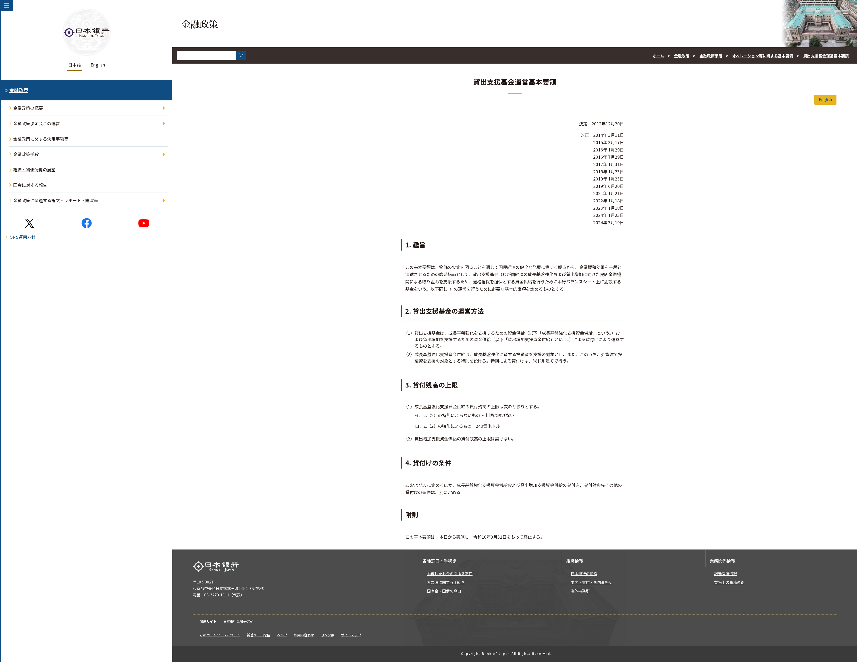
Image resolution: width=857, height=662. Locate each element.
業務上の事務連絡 (729, 582)
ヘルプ (282, 634)
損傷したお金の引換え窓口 (449, 573)
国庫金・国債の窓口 (444, 591)
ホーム (658, 55)
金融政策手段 (26, 154)
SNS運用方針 (22, 237)
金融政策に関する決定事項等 (40, 139)
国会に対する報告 (30, 185)
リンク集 (327, 634)
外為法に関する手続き (446, 582)
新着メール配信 (258, 634)
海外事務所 (580, 591)
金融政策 (18, 90)
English (98, 65)
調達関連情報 (725, 573)
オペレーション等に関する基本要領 (762, 55)
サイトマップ (351, 634)
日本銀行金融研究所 (238, 621)
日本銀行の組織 (584, 573)
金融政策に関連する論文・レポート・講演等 (55, 200)
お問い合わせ (304, 634)
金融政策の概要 (28, 108)
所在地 (257, 588)
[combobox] (206, 55)
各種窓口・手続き (439, 561)
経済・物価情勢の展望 (34, 169)
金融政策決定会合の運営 (36, 123)
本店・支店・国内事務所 (591, 582)
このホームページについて (220, 634)
